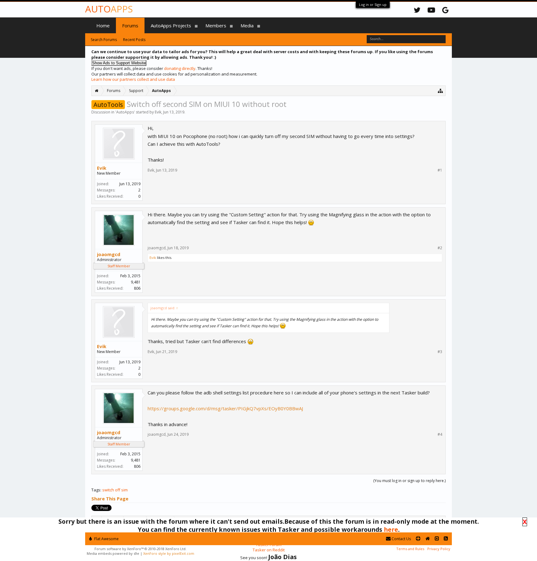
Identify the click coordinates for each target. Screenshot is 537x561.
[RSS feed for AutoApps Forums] (445, 539)
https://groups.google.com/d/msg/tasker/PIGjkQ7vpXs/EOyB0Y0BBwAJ (225, 408)
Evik (158, 112)
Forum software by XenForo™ (140, 548)
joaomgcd (108, 254)
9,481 (135, 282)
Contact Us (401, 538)
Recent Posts (134, 39)
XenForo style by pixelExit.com (168, 553)
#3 (440, 351)
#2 (440, 248)
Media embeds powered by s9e (113, 553)
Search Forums (104, 39)
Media (247, 25)
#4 (440, 434)
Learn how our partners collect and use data (133, 79)
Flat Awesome (106, 538)
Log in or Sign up (373, 4)
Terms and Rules (410, 548)
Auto (109, 8)
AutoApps (125, 112)
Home (103, 25)
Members (215, 25)
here (391, 529)
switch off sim (115, 490)
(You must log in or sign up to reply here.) (409, 480)
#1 (440, 170)
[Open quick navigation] (440, 91)
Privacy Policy (438, 548)
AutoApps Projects (171, 25)
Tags (95, 490)
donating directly (179, 68)
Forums (130, 25)
